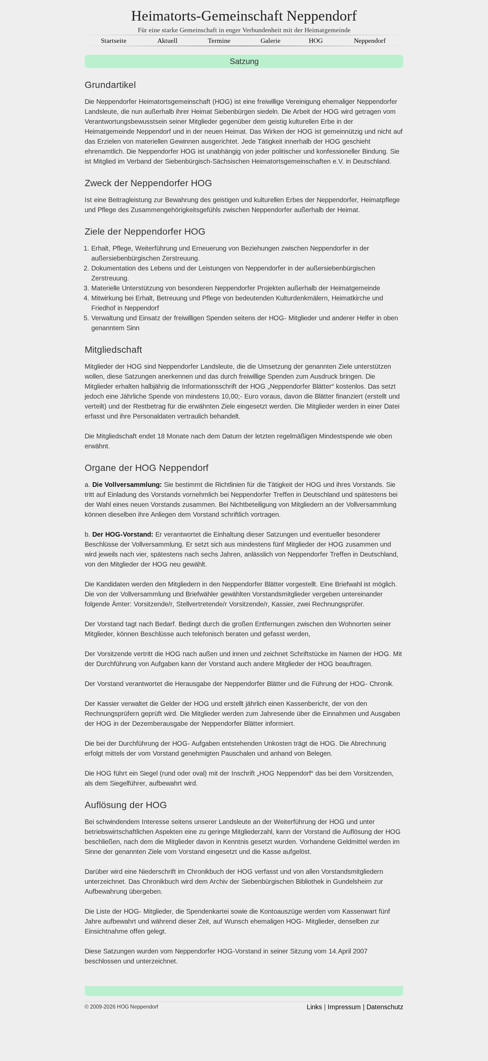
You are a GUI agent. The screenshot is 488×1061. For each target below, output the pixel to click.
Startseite (113, 40)
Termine (219, 40)
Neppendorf (370, 40)
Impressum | (346, 1007)
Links (314, 1007)
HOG (316, 40)
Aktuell (167, 40)
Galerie (271, 40)
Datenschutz (384, 1007)
